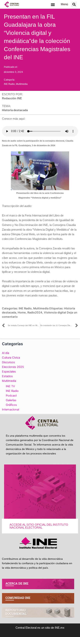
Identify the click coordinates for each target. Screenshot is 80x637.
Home (22, 312)
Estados (7, 376)
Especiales (9, 371)
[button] (53, 4)
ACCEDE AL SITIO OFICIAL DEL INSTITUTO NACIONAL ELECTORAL (39, 526)
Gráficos (11, 405)
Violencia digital (55, 312)
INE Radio (9, 84)
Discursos (8, 362)
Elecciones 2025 (13, 367)
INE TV (10, 386)
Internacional (10, 409)
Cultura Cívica (11, 357)
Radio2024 (34, 312)
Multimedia (22, 84)
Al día (5, 353)
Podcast (11, 395)
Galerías (11, 400)
